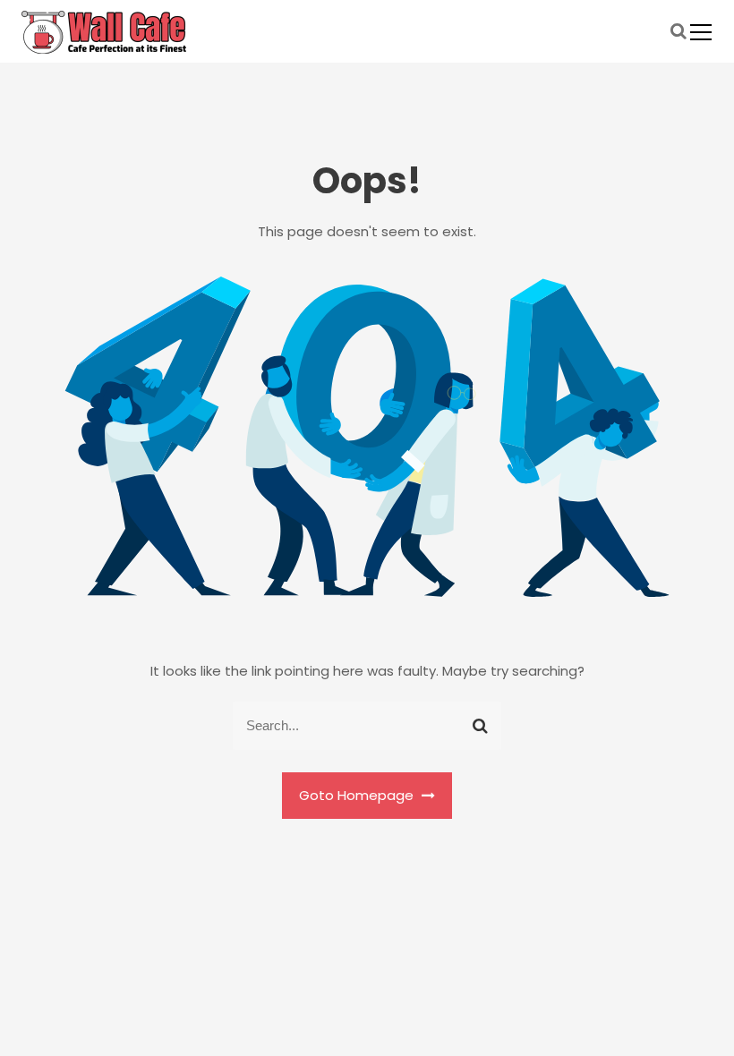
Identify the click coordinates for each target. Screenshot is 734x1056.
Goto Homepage (358, 795)
